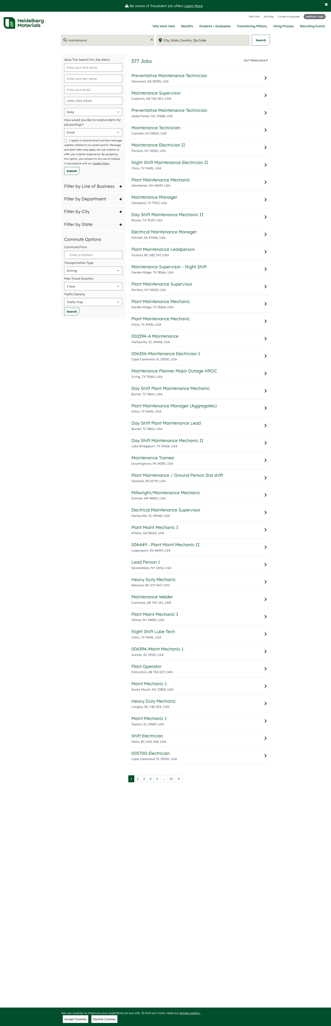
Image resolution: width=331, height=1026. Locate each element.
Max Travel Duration (78, 278)
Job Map (268, 16)
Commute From (75, 247)
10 (172, 779)
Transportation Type (78, 263)
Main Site (254, 16)
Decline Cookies (104, 1019)
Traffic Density (74, 294)
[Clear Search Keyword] (150, 39)
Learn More (193, 6)
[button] (93, 186)
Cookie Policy (101, 163)
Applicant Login (315, 16)
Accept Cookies (75, 1019)
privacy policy (189, 1013)
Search (261, 40)
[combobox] (107, 40)
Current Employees (289, 16)
